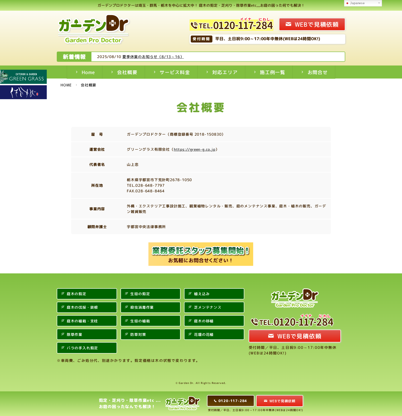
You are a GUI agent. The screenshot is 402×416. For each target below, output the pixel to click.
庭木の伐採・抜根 (82, 307)
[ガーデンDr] (94, 30)
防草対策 (138, 334)
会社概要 (127, 72)
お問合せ (318, 72)
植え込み (202, 293)
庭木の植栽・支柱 (82, 321)
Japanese (357, 3)
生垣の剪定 (140, 293)
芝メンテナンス (207, 307)
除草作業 (74, 334)
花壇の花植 (204, 334)
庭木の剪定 (76, 293)
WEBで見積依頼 (317, 24)
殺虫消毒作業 (142, 307)
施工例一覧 (272, 72)
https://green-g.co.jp (194, 149)
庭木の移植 (204, 321)
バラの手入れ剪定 (82, 347)
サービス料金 (175, 72)
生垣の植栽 (140, 321)
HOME (66, 85)
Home (88, 72)
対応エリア (225, 72)
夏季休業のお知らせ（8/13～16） (153, 56)
